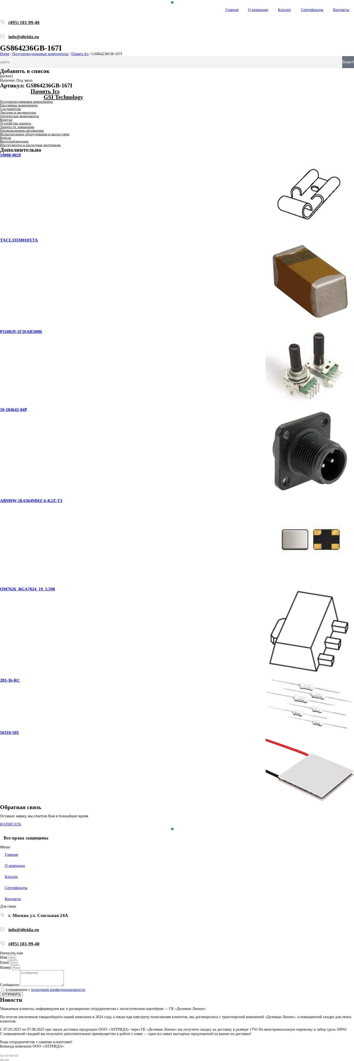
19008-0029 (10, 155)
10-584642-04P (13, 409)
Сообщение (10, 985)
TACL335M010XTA (19, 240)
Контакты (341, 10)
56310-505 (9, 732)
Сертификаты (312, 10)
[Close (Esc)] (2, 1055)
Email (5, 962)
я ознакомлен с (45, 990)
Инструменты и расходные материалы (30, 145)
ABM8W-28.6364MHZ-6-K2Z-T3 (31, 500)
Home (4, 54)
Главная (231, 10)
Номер (6, 967)
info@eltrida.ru (23, 36)
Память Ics (80, 54)
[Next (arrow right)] (7, 1060)
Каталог (284, 10)
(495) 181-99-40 (23, 22)
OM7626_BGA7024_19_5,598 (27, 589)
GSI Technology (63, 97)
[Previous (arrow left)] (2, 1060)
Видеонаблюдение (14, 141)
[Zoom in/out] (16, 1055)
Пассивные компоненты (19, 105)
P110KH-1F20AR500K (21, 331)
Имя (4, 957)
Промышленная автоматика (22, 130)
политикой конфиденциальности (58, 990)
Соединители (10, 109)
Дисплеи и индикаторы (18, 112)
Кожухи (6, 120)
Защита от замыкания (17, 127)
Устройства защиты (15, 123)
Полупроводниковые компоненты (40, 54)
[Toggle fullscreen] (11, 1055)
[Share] (7, 1055)
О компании (258, 10)
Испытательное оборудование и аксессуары (34, 134)
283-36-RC (10, 680)
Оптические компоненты (19, 116)
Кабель (5, 138)
